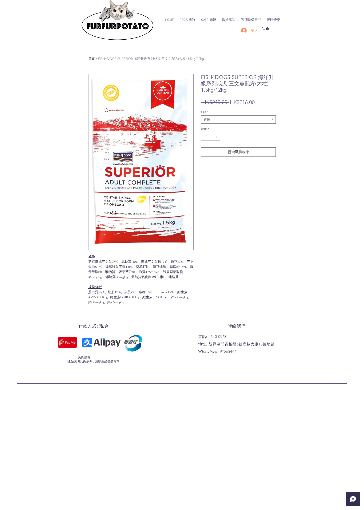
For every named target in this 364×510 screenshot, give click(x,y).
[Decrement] (204, 137)
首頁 (91, 59)
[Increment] (217, 137)
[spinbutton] (210, 137)
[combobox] (238, 119)
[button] (265, 28)
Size (204, 112)
